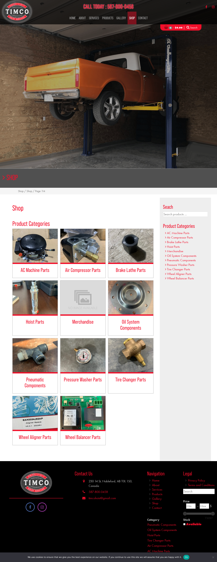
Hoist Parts (173, 247)
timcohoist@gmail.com (102, 498)
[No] (213, 557)
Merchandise (175, 251)
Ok (186, 557)
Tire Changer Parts (178, 269)
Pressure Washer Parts (180, 265)
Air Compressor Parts (180, 237)
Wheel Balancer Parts (180, 278)
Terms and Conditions (201, 485)
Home (72, 18)
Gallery (121, 18)
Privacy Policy (196, 480)
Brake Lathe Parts (177, 242)
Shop (132, 18)
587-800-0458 (120, 6)
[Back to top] (212, 549)
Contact (143, 18)
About (82, 18)
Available (193, 524)
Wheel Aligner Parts (179, 274)
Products (107, 18)
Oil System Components (181, 256)
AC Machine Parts (178, 233)
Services (94, 18)
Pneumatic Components (181, 260)
